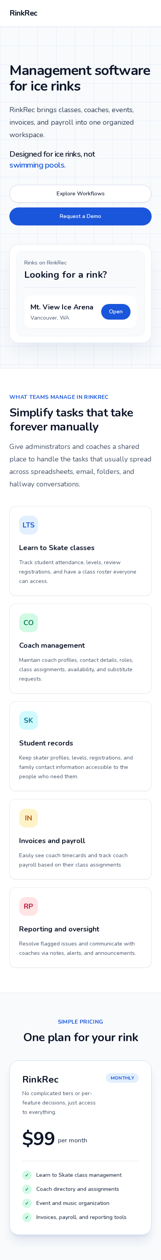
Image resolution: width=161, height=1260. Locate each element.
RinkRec (23, 13)
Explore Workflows (81, 193)
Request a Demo (80, 216)
